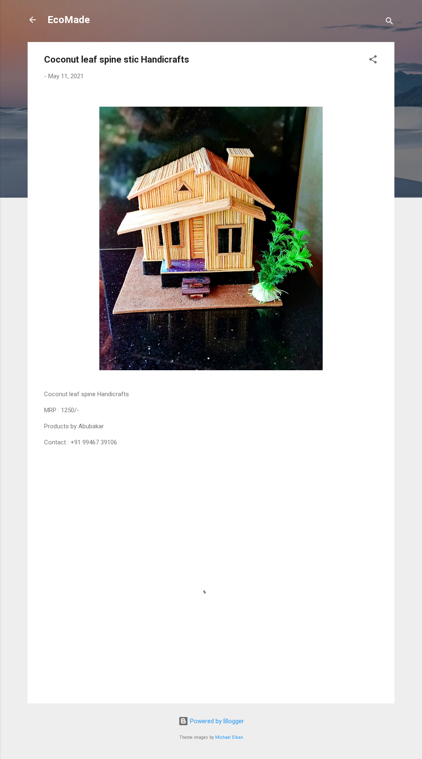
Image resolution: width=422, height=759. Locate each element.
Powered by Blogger (216, 721)
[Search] (389, 22)
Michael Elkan (229, 737)
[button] (373, 60)
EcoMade (68, 20)
